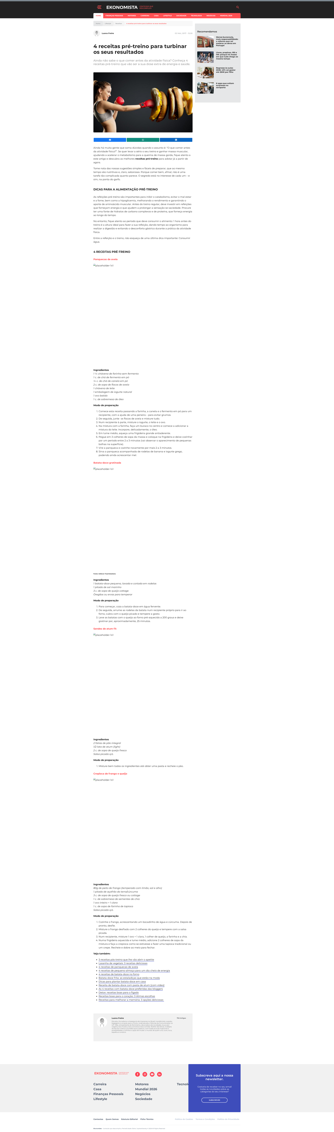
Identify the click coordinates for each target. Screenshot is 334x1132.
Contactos (98, 1119)
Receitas (118, 23)
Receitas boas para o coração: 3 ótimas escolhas (127, 996)
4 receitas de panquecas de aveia (118, 967)
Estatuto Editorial (129, 1119)
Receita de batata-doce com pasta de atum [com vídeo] (131, 985)
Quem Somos (112, 1119)
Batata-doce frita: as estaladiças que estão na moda (129, 977)
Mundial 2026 (226, 16)
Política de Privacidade (228, 1119)
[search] (238, 7)
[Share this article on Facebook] (110, 140)
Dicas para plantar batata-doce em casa (122, 981)
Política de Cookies (184, 1119)
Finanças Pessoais (114, 16)
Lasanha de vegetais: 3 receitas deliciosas (123, 963)
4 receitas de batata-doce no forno (119, 974)
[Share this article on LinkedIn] (176, 140)
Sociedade (181, 16)
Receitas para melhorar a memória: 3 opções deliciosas (131, 999)
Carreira (145, 16)
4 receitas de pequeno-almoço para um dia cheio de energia (134, 970)
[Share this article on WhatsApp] (143, 140)
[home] (170, 7)
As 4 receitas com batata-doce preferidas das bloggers (131, 988)
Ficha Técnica (146, 1119)
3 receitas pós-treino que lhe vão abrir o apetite (126, 959)
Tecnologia (196, 16)
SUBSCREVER (214, 1100)
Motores (132, 16)
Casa (156, 16)
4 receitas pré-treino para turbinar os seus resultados (146, 23)
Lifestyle (167, 16)
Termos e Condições (205, 1119)
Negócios (211, 16)
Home (98, 16)
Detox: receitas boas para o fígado (119, 992)
